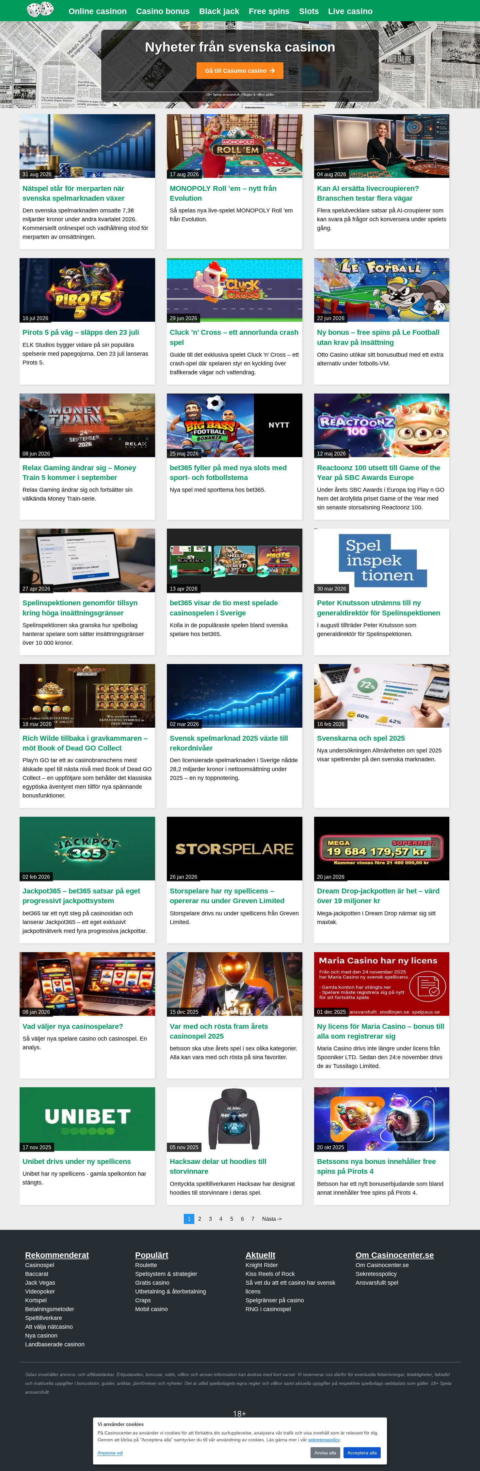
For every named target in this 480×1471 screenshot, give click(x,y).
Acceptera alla (362, 1452)
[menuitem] (98, 11)
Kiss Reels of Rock (270, 1274)
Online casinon (98, 11)
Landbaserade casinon (55, 1344)
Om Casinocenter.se (382, 1265)
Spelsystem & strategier (166, 1274)
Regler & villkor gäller (258, 94)
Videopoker (40, 1291)
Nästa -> (272, 1219)
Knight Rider (262, 1265)
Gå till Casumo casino (235, 71)
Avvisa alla (325, 1452)
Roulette (146, 1265)
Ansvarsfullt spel (377, 1282)
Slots (309, 11)
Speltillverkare (43, 1318)
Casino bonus (163, 11)
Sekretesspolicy (376, 1274)
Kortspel (36, 1300)
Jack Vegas (40, 1282)
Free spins (269, 11)
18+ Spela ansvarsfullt (223, 94)
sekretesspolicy (324, 1439)
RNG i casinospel (268, 1309)
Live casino (350, 11)
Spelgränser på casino (275, 1300)
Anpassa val (110, 1452)
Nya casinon (41, 1335)
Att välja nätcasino (49, 1327)
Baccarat (36, 1274)
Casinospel (39, 1265)
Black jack (219, 11)
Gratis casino (152, 1282)
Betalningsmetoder (49, 1309)
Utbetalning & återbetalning (170, 1291)
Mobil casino (151, 1309)
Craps (143, 1300)
